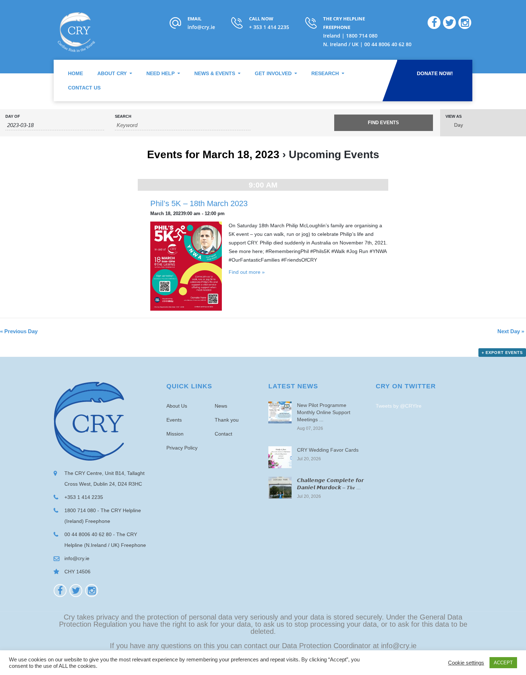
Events (174, 420)
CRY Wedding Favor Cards (328, 450)
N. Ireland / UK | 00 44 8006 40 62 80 (367, 44)
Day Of (12, 116)
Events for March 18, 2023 (213, 154)
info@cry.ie (201, 27)
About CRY (112, 73)
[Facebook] (60, 590)
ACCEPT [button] (503, 662)
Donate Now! (435, 73)
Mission (175, 434)
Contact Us (84, 88)
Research (325, 73)
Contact (223, 434)
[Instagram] (91, 590)
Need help (160, 73)
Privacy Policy (182, 448)
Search (123, 116)
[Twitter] (75, 590)
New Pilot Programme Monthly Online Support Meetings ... (323, 412)
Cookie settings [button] (466, 663)
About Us (176, 406)
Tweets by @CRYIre (399, 406)
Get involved (273, 73)
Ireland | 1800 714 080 (350, 35)
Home (75, 73)
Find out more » (247, 272)
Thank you (227, 420)
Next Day (510, 331)
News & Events (214, 73)
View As (453, 116)
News (221, 406)
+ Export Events (502, 352)
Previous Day (19, 331)
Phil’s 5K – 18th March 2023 (199, 203)
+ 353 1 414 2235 (269, 27)
